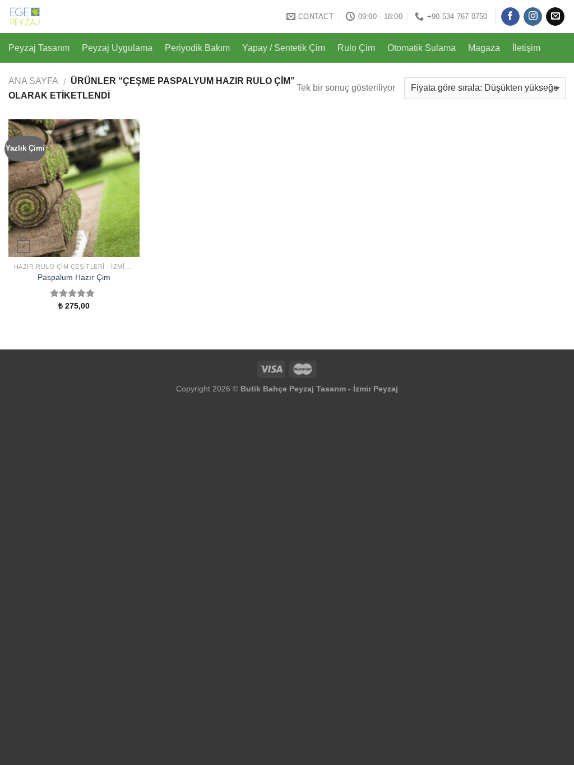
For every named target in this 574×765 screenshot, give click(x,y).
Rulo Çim (356, 48)
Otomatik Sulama (421, 48)
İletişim (526, 48)
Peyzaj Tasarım (39, 48)
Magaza (484, 48)
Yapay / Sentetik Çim (283, 48)
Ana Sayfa (33, 81)
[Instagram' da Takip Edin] (533, 16)
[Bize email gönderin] (555, 16)
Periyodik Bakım (197, 48)
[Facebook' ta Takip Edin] (510, 16)
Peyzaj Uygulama (117, 48)
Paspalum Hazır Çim (74, 277)
